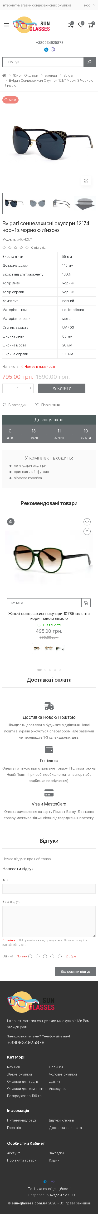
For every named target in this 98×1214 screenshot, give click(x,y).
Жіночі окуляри (25, 75)
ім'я (5, 880)
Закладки (56, 1153)
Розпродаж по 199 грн (25, 1096)
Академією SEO (62, 1195)
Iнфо (87, 5)
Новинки (56, 1067)
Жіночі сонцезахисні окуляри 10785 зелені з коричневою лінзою (48, 616)
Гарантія (14, 1128)
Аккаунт (13, 1153)
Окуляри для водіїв (22, 1081)
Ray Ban (13, 1067)
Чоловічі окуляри (63, 1074)
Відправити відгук (75, 971)
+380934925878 (50, 42)
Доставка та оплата (65, 1128)
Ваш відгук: (11, 901)
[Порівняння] (87, 531)
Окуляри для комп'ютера (28, 1089)
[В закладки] (87, 521)
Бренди (51, 75)
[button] (90, 25)
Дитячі (54, 1081)
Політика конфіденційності (49, 1189)
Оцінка (7, 956)
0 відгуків (38, 247)
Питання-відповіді (21, 1120)
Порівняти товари (21, 1160)
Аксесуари (58, 1089)
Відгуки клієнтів (61, 1120)
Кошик (54, 1160)
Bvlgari (69, 75)
